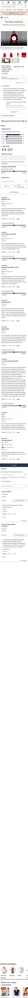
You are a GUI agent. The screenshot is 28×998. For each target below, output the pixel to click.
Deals (2, 9)
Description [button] (6, 86)
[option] (14, 13)
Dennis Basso (5, 73)
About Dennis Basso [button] (8, 115)
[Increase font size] (24, 82)
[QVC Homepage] (1, 17)
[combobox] (12, 6)
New (14, 9)
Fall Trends (20, 9)
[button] (3, 3)
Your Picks (8, 9)
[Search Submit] (25, 6)
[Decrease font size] (26, 82)
